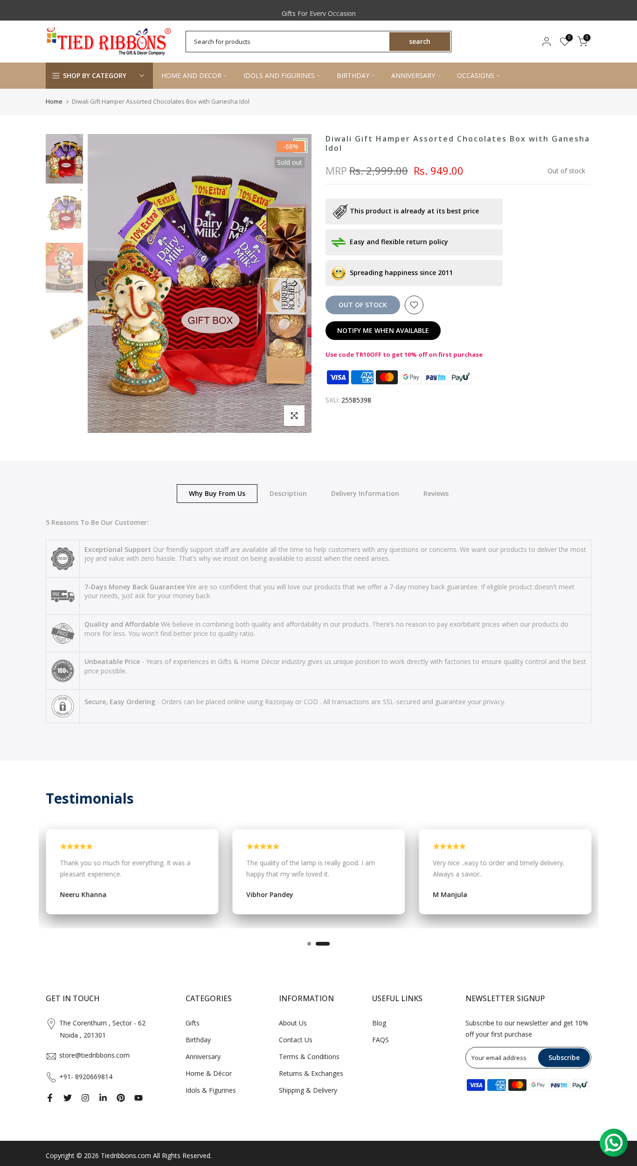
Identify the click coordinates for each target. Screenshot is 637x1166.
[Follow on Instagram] (85, 1097)
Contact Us (295, 1039)
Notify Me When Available (383, 330)
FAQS (380, 1039)
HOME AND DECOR (191, 75)
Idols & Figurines (211, 1090)
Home (54, 101)
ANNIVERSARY (413, 75)
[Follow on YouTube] (138, 1097)
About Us (293, 1022)
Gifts (193, 1022)
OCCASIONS (475, 75)
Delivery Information (365, 492)
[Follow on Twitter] (67, 1097)
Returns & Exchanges (311, 1073)
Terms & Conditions (309, 1056)
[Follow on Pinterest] (121, 1097)
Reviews (436, 492)
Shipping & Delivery (308, 1090)
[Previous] (104, 283)
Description (288, 492)
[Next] (295, 283)
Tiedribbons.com (126, 1155)
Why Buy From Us (217, 492)
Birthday (198, 1039)
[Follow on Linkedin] (103, 1097)
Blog (379, 1022)
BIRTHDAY (353, 75)
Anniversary (203, 1056)
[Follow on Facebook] (50, 1097)
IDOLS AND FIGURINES (279, 75)
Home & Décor (209, 1073)
